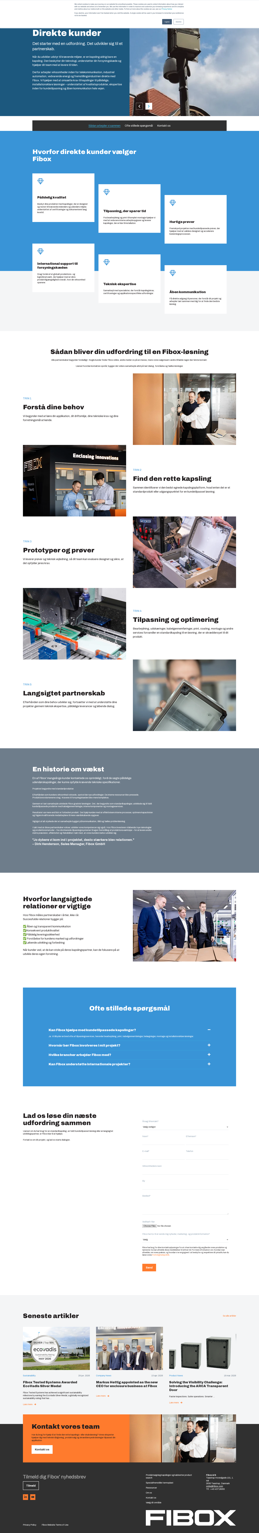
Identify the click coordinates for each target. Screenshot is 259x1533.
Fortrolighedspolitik (160, 1255)
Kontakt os (164, 125)
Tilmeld (31, 1485)
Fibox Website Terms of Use (55, 1525)
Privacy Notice (167, 9)
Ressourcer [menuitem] (151, 1488)
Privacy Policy (29, 1525)
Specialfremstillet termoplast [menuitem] (159, 1483)
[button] (139, 106)
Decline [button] (178, 22)
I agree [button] (167, 22)
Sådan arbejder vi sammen (104, 125)
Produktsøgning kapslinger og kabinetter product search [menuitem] (169, 1476)
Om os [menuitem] (149, 1493)
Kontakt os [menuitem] (151, 1498)
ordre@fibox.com (214, 1486)
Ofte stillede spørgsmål (139, 125)
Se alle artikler (229, 1316)
